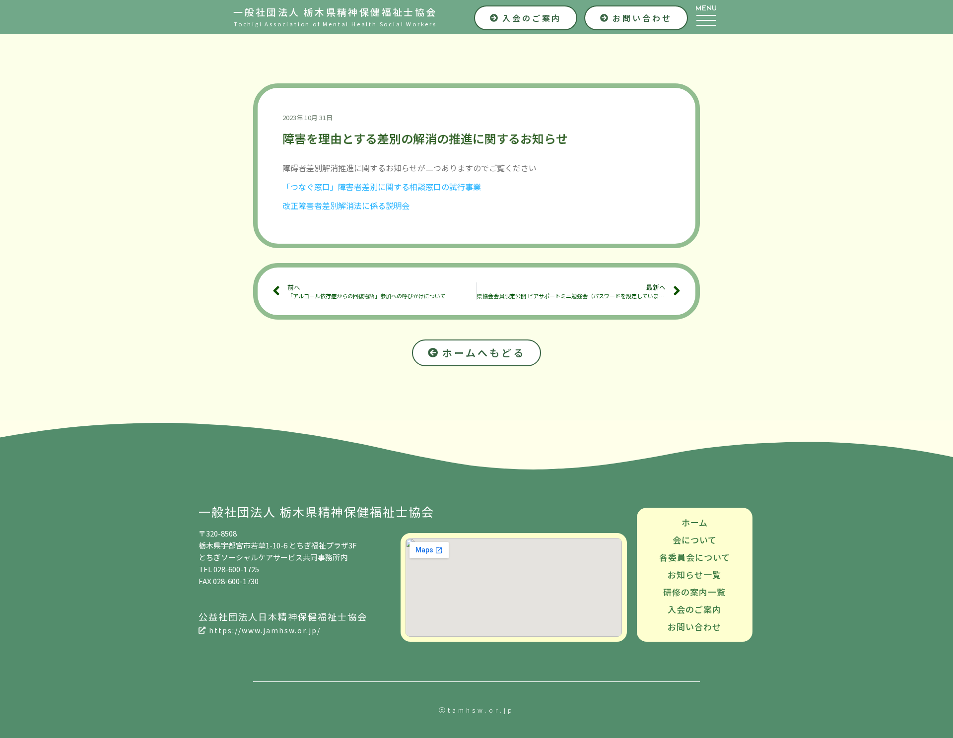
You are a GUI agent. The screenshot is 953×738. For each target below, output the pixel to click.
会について (695, 540)
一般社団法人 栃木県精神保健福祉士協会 (335, 11)
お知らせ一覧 (694, 574)
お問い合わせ (694, 626)
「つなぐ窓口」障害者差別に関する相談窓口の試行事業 (381, 187)
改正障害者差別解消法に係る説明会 (345, 205)
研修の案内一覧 (694, 592)
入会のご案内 (694, 609)
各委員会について (694, 557)
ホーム (694, 522)
